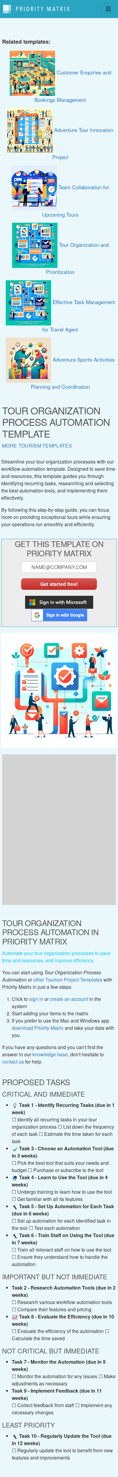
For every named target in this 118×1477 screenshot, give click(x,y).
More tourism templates (37, 445)
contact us (13, 1061)
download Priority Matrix (38, 1027)
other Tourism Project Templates (67, 979)
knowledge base (50, 1054)
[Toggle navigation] (108, 9)
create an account (69, 998)
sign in (36, 998)
